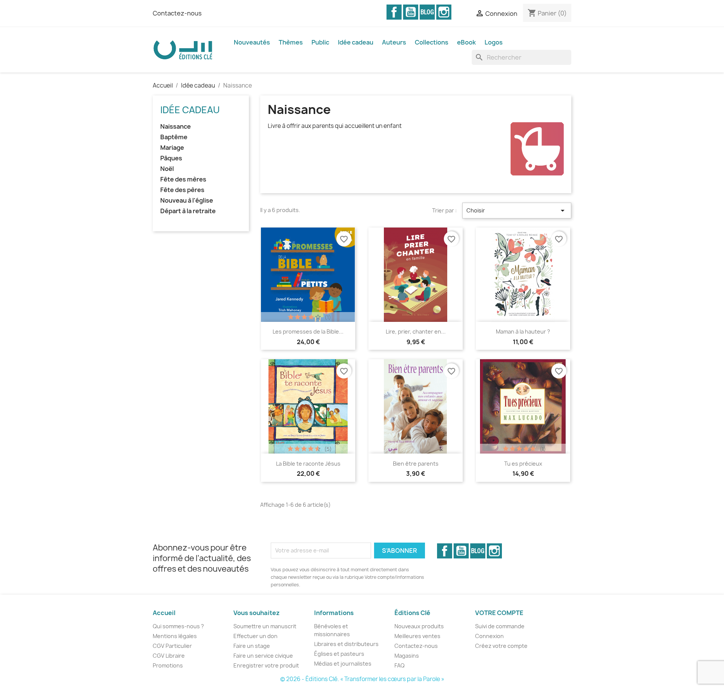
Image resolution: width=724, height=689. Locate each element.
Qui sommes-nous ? (178, 626)
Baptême (173, 137)
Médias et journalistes (342, 663)
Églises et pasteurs (339, 653)
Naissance (175, 127)
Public (320, 42)
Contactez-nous (177, 13)
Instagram (443, 12)
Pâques (171, 158)
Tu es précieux (523, 463)
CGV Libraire (169, 655)
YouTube (410, 12)
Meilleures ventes (417, 636)
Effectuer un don (255, 636)
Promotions (168, 665)
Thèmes (291, 42)
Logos (494, 42)
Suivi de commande (500, 626)
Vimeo (427, 12)
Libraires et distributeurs (346, 643)
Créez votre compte (501, 645)
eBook (466, 42)
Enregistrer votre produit (266, 665)
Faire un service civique (263, 655)
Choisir (516, 210)
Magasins (406, 655)
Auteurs (394, 42)
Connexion (489, 636)
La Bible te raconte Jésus (308, 463)
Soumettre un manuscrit (264, 626)
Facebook (394, 12)
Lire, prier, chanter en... (416, 331)
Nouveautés (252, 42)
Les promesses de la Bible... (308, 331)
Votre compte (499, 613)
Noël (167, 169)
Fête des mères (183, 179)
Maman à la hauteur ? (523, 331)
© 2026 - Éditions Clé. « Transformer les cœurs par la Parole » (362, 679)
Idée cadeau (355, 42)
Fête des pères (182, 190)
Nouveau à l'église (186, 201)
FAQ (399, 665)
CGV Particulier (172, 645)
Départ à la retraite (188, 211)
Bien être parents (416, 463)
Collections (431, 42)
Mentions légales (175, 636)
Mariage (172, 148)
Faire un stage (251, 645)
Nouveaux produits (419, 626)
